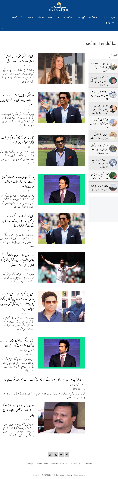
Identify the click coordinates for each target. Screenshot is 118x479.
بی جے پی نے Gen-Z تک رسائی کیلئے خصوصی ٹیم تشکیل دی (100, 66)
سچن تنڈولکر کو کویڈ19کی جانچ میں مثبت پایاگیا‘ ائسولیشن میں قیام (17, 139)
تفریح (22, 16)
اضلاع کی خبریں (68, 16)
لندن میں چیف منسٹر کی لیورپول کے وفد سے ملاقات (99, 135)
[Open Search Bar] (3, 28)
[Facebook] (67, 454)
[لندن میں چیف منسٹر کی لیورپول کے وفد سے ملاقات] (113, 136)
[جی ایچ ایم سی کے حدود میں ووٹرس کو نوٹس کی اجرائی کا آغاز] (113, 95)
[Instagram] (55, 454)
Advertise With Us (59, 464)
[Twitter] (61, 454)
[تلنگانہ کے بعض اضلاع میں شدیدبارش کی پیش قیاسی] (113, 176)
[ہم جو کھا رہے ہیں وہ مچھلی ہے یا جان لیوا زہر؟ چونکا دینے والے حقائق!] (113, 149)
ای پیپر (113, 16)
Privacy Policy (42, 464)
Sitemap (29, 464)
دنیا (58, 16)
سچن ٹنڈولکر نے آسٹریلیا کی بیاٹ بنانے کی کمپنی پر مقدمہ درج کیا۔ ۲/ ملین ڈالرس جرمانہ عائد (17, 345)
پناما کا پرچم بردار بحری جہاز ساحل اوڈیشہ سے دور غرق (100, 187)
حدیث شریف (92, 16)
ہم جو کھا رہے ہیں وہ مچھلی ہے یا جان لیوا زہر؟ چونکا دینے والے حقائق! (100, 149)
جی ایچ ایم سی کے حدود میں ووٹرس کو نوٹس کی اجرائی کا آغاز (99, 95)
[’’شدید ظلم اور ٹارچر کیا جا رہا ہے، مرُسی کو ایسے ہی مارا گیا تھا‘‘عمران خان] (113, 80)
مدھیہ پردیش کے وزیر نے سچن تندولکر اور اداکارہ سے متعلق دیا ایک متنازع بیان (18, 409)
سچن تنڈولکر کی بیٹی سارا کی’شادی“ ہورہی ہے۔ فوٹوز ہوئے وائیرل (19, 57)
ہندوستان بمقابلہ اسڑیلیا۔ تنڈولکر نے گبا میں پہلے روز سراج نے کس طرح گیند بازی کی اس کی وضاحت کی (17, 259)
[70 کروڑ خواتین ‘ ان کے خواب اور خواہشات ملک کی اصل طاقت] (113, 163)
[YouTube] (50, 454)
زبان (105, 16)
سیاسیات (31, 16)
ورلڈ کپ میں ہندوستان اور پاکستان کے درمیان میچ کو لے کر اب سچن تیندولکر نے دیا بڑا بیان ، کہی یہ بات (44, 381)
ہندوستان (41, 16)
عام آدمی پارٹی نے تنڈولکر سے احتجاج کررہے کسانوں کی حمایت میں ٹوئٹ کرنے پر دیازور (17, 181)
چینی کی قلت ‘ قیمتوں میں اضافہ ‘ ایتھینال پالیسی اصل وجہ (99, 123)
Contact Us (75, 464)
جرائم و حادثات (110, 22)
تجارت (14, 16)
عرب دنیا (51, 16)
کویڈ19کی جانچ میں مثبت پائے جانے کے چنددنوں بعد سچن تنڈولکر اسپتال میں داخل (17, 99)
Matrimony (87, 464)
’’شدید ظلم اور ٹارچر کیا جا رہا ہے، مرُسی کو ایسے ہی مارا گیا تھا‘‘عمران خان (99, 81)
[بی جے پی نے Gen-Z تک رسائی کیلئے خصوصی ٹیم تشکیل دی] (113, 66)
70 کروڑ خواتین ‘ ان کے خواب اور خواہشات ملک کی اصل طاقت (99, 163)
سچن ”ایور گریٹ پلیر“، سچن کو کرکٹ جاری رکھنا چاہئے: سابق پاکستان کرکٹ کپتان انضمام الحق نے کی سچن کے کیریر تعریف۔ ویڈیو (17, 300)
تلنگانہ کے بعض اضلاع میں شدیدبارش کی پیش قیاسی (100, 175)
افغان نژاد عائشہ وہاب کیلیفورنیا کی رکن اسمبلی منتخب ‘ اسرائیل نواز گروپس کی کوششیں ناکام (99, 111)
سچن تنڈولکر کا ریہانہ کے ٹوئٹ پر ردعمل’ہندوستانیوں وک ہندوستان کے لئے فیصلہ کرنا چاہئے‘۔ (18, 220)
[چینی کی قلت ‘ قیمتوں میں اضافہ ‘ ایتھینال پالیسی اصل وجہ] (113, 123)
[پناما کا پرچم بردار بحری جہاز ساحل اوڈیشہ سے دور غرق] (113, 187)
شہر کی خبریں (81, 16)
